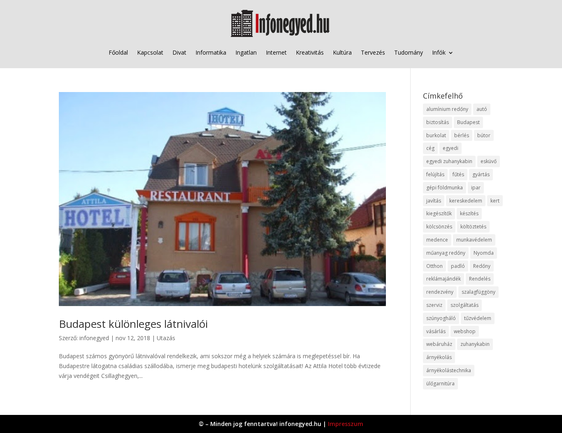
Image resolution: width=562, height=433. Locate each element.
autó (481, 109)
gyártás (481, 174)
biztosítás (437, 122)
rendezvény (439, 291)
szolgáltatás (464, 305)
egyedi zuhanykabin (449, 161)
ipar (476, 187)
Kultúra (342, 52)
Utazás (166, 338)
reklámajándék (443, 278)
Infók (439, 52)
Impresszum (345, 424)
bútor (483, 135)
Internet (276, 52)
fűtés (458, 174)
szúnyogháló (441, 318)
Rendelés (479, 278)
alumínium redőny (447, 109)
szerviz (434, 305)
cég (430, 148)
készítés (469, 213)
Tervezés (373, 52)
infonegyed (94, 338)
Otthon (434, 266)
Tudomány (408, 52)
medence (437, 239)
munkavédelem (474, 239)
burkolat (436, 135)
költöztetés (473, 226)
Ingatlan (246, 52)
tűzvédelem (477, 318)
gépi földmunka (444, 187)
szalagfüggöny (478, 291)
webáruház (439, 344)
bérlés (461, 135)
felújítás (435, 174)
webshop (465, 331)
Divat (179, 52)
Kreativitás (310, 52)
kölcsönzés (439, 226)
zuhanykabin (475, 344)
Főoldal (118, 52)
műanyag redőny (445, 252)
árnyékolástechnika (448, 370)
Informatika (210, 52)
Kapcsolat (150, 52)
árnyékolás (439, 357)
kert (494, 200)
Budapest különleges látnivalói (133, 323)
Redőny (481, 266)
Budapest (468, 122)
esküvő (489, 161)
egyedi (450, 148)
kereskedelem (465, 200)
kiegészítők (439, 213)
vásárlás (436, 331)
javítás (433, 200)
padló (458, 266)
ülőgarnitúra (440, 383)
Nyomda (484, 252)
